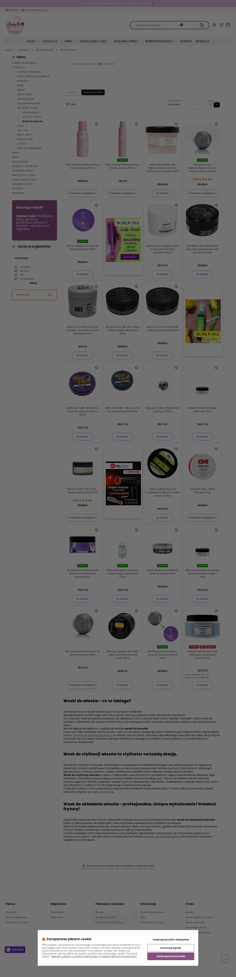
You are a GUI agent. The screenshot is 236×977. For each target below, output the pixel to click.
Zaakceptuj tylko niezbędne (171, 939)
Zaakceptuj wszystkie (171, 956)
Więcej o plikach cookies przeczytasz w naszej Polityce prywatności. (94, 956)
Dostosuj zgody (170, 948)
